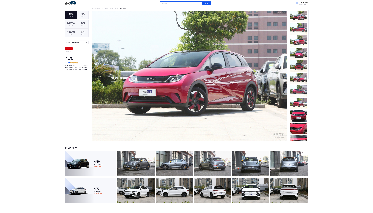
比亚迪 (111, 8)
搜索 (206, 3)
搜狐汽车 (70, 3)
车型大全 (105, 8)
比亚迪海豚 (123, 8)
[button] (140, 76)
